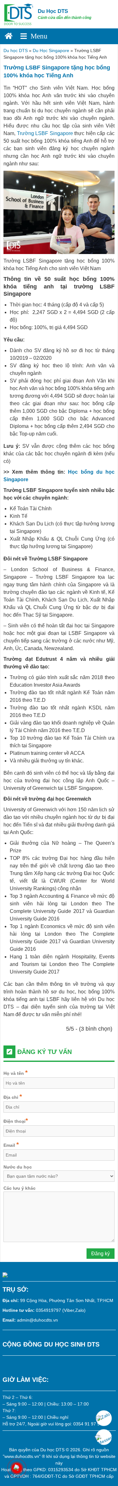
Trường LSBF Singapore (45, 133)
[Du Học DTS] (19, 13)
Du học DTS (15, 50)
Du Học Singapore (51, 50)
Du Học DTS (53, 11)
